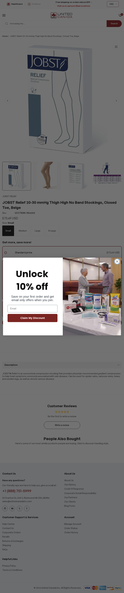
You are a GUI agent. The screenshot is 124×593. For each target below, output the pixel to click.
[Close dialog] (117, 261)
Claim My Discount (32, 318)
